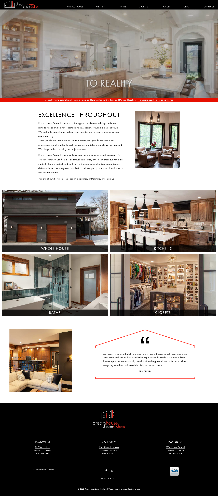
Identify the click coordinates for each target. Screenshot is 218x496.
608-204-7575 (42, 453)
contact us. (109, 178)
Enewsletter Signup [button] (43, 469)
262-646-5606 (175, 453)
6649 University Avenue (109, 447)
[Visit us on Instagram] (112, 471)
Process (166, 6)
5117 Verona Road (42, 447)
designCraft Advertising (131, 489)
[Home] (22, 4)
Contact (208, 6)
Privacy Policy (109, 478)
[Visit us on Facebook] (106, 471)
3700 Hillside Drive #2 (175, 447)
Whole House (75, 6)
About (187, 6)
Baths (122, 6)
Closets (143, 6)
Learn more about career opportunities (155, 99)
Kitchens (101, 6)
